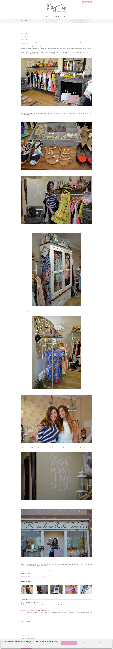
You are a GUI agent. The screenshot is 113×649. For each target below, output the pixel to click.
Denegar (86, 642)
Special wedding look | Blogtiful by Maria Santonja (29, 610)
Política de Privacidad (11, 646)
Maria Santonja (24, 576)
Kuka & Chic (68, 42)
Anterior (84, 28)
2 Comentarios (42, 576)
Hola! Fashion (36, 576)
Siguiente (89, 28)
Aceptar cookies (68, 642)
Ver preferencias (102, 642)
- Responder (37, 602)
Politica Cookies (4, 646)
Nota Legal (17, 646)
